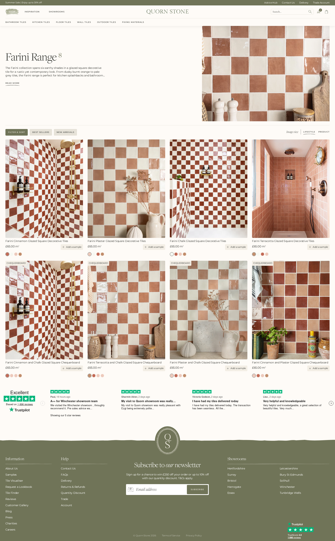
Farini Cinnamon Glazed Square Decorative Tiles (36, 241)
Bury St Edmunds (291, 474)
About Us (11, 468)
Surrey (231, 474)
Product (324, 132)
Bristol (231, 480)
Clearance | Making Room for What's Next (27, 2)
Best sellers (40, 132)
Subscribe (197, 489)
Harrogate (234, 487)
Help (64, 459)
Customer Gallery (16, 505)
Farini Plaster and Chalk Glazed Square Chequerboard (16, 376)
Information (14, 459)
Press (9, 517)
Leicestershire (289, 468)
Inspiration (32, 11)
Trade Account (321, 2)
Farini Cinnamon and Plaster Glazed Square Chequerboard (12, 376)
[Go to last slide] (8, 188)
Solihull (284, 480)
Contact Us (288, 2)
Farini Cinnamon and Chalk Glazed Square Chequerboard (42, 362)
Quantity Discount (73, 493)
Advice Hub (270, 2)
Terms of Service (171, 535)
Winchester (287, 487)
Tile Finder (12, 493)
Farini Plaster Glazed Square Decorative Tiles (16, 254)
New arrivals (65, 132)
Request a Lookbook (18, 487)
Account (66, 505)
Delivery (303, 2)
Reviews (10, 499)
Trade (64, 499)
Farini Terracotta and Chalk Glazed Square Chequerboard (20, 376)
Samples (11, 474)
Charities (11, 523)
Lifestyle (309, 132)
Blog (8, 511)
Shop (12, 11)
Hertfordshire (236, 468)
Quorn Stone (143, 535)
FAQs (64, 474)
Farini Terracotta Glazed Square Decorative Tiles (20, 254)
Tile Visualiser (14, 480)
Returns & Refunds (73, 487)
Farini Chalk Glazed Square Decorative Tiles (12, 254)
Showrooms (57, 11)
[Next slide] (80, 188)
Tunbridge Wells (290, 493)
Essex (231, 493)
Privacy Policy (194, 535)
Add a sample (73, 246)
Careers (10, 529)
